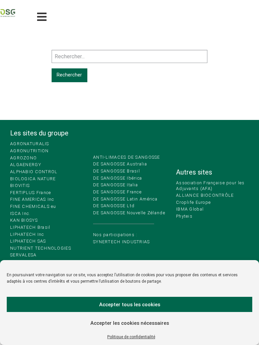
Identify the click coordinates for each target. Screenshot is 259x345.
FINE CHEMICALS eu (33, 206)
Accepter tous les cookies (129, 305)
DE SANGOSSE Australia (120, 163)
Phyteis (184, 216)
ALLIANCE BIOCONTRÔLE (205, 195)
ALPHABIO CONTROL (33, 171)
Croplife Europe (193, 202)
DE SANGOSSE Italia (115, 184)
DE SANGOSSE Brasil (116, 171)
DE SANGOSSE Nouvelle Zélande (129, 212)
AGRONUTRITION (29, 150)
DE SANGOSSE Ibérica (117, 178)
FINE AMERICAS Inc (32, 199)
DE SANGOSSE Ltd (114, 205)
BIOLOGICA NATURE (33, 178)
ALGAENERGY (25, 164)
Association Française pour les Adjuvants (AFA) (210, 185)
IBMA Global (190, 209)
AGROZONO (23, 157)
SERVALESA (23, 254)
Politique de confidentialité (131, 337)
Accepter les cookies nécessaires (129, 323)
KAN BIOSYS (24, 220)
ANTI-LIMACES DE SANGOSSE (126, 157)
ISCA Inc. (20, 213)
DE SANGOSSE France (117, 191)
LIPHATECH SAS (28, 241)
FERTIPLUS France (30, 192)
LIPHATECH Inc (27, 234)
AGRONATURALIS (29, 143)
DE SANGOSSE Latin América (125, 198)
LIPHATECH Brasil (30, 227)
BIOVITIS (20, 185)
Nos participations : (115, 234)
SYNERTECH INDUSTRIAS (121, 241)
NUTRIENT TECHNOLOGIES (40, 248)
